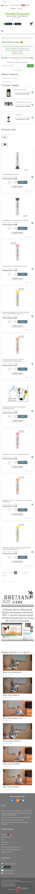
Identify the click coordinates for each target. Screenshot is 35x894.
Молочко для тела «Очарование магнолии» (16, 454)
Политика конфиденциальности (8, 884)
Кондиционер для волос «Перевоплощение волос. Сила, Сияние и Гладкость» (16, 313)
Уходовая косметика (17, 38)
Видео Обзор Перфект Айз (12, 718)
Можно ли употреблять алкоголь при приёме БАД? (15, 817)
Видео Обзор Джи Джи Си (12, 672)
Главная (7, 38)
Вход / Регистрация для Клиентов (10, 847)
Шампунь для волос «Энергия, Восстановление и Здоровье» (17, 501)
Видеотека (4, 834)
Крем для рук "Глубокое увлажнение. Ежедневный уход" (14, 407)
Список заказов (6, 81)
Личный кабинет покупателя (10, 78)
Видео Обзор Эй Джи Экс (12, 741)
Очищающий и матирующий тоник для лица (16, 220)
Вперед (26, 572)
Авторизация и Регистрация (18, 58)
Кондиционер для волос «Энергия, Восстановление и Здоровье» (13, 360)
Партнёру (19, 8)
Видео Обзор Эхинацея (11, 787)
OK (30, 65)
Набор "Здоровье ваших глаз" (23, 102)
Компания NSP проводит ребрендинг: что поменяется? (16, 811)
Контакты (4, 844)
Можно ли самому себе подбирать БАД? (12, 820)
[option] (17, 160)
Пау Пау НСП (18, 115)
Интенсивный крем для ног (11, 174)
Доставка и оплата (15, 5)
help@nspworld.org (9, 870)
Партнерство (5, 842)
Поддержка (13, 8)
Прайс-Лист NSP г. (6, 852)
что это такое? (17, 70)
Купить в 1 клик (17, 186)
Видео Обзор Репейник (11, 764)
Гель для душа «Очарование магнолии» (15, 266)
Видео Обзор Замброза (11, 695)
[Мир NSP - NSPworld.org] (17, 15)
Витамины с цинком (21, 89)
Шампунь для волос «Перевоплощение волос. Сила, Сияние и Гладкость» (17, 548)
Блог (2, 839)
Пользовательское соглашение (8, 885)
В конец (4, 575)
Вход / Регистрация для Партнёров (11, 849)
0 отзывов (29, 191)
